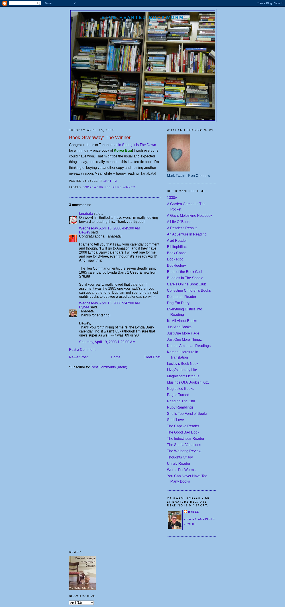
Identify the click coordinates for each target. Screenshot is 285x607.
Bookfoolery (176, 265)
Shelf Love (175, 420)
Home (115, 357)
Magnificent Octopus (183, 376)
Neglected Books (180, 388)
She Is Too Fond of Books (187, 413)
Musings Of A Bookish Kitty (188, 382)
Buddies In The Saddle (185, 278)
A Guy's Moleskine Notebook (189, 215)
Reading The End (181, 401)
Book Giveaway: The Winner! (100, 137)
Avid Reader (177, 240)
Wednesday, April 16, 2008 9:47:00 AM (109, 303)
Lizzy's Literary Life (182, 370)
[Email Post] (118, 180)
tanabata (86, 213)
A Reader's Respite (182, 228)
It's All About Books (182, 321)
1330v (172, 198)
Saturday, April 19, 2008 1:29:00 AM (107, 342)
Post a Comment (82, 349)
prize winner (123, 187)
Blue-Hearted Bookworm (143, 17)
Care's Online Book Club (186, 284)
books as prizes (97, 187)
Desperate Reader (181, 297)
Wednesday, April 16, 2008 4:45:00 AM (109, 228)
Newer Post (78, 357)
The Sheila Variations (184, 445)
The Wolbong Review (184, 451)
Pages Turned (178, 395)
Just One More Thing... (185, 339)
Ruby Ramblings (180, 407)
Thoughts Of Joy (180, 457)
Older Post (152, 357)
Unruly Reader (178, 463)
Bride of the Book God (184, 272)
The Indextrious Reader (185, 438)
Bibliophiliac (177, 247)
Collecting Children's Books (189, 290)
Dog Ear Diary (178, 303)
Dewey (84, 232)
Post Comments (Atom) (109, 367)
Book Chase (177, 253)
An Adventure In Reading (187, 234)
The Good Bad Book (183, 432)
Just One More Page (183, 333)
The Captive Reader (183, 426)
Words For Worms (181, 470)
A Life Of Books (179, 222)
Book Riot (175, 259)
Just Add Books (179, 327)
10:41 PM (110, 180)
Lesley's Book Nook (182, 363)
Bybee (84, 307)
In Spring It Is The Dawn (137, 145)
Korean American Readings (189, 346)
